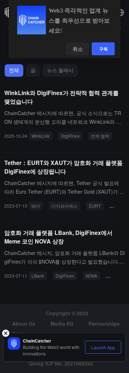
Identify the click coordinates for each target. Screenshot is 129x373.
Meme (115, 276)
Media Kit (62, 323)
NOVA (91, 276)
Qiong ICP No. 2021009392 (61, 363)
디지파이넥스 (64, 206)
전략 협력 (100, 136)
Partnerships (104, 323)
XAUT (118, 206)
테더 (36, 206)
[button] (120, 12)
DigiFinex (70, 136)
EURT (95, 206)
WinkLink (40, 136)
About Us (23, 323)
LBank (38, 276)
